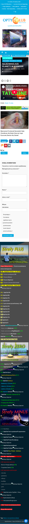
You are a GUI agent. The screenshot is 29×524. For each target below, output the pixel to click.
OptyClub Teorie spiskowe (10, 431)
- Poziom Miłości (6, 277)
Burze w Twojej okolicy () (9, 464)
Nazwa (4, 189)
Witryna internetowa (5, 206)
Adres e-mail (6, 197)
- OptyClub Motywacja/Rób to (8, 375)
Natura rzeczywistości (9, 518)
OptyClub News (16, 69)
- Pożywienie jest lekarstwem (8, 400)
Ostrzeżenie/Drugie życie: (10, 500)
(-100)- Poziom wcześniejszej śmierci (11, 505)
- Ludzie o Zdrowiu (6, 389)
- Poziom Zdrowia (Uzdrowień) (10, 282)
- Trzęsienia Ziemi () (7, 467)
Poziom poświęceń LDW (10, 274)
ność (15, 394)
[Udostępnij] (10, 141)
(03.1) (17, 375)
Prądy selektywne (7, 6)
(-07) (2, 451)
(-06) (2, 448)
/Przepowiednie (21, 431)
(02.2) (12, 386)
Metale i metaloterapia (5, 153)
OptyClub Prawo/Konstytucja (10, 440)
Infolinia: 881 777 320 (22, 8)
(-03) (2, 437)
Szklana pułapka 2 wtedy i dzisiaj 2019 (25, 153)
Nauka (17, 518)
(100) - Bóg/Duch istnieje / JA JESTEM (11, 271)
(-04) (2, 440)
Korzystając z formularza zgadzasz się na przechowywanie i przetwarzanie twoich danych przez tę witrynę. (7, 223)
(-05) (2, 445)
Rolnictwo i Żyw (7, 394)
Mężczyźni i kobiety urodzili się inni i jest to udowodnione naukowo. (14, 132)
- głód (2, 486)
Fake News (6, 429)
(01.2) (17, 400)
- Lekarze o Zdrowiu (6, 386)
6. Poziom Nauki (6, 55)
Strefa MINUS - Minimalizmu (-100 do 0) (12, 60)
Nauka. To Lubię (9, 103)
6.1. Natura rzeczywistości (19, 55)
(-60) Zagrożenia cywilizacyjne (9, 470)
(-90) (2, 500)
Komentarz (5, 173)
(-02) (2, 431)
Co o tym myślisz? (7, 58)
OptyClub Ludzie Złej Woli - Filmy (12, 492)
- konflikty (3, 481)
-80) (2, 497)
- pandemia (4, 475)
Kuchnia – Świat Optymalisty (8, 8)
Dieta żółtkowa (15, 6)
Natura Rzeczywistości (9, 325)
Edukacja (8, 380)
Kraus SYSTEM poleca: (7, 4)
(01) (2, 405)
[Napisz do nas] (9, 145)
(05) (2, 369)
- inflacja (3, 478)
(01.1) (12, 402)
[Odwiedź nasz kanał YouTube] (5, 145)
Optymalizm (23, 6)
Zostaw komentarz (8, 71)
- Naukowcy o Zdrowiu (6, 383)
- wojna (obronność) (6, 484)
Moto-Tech (6, 336)
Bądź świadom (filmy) (9, 497)
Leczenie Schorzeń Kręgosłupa (21, 4)
